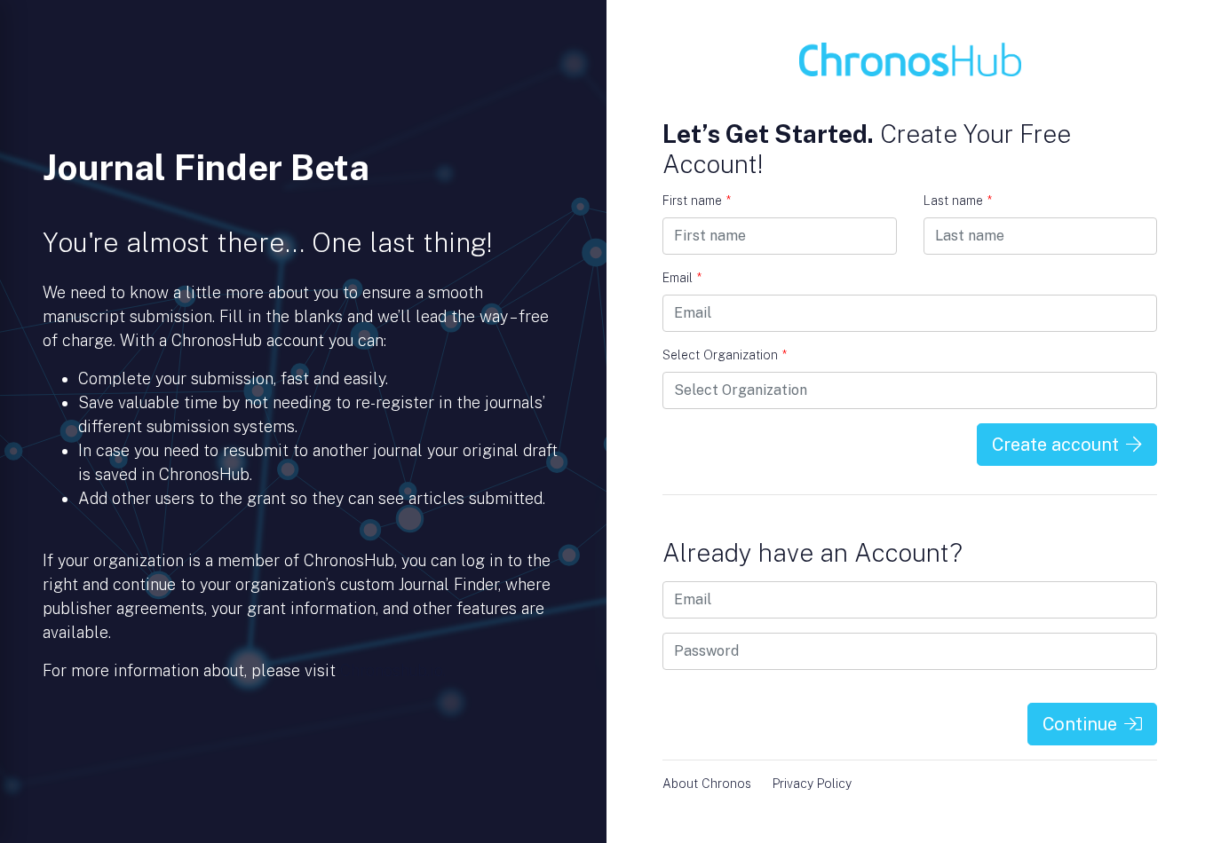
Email (682, 278)
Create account (1055, 444)
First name (696, 200)
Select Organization (724, 355)
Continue (1080, 724)
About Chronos (706, 783)
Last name (958, 200)
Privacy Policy (812, 783)
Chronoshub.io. (393, 670)
